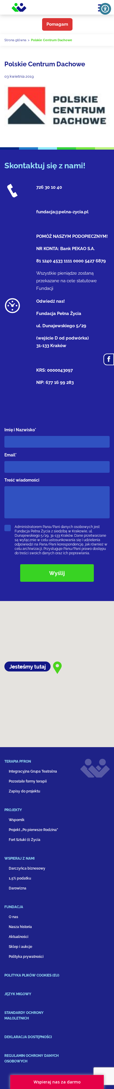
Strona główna (15, 40)
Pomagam (57, 24)
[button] (38, 764)
